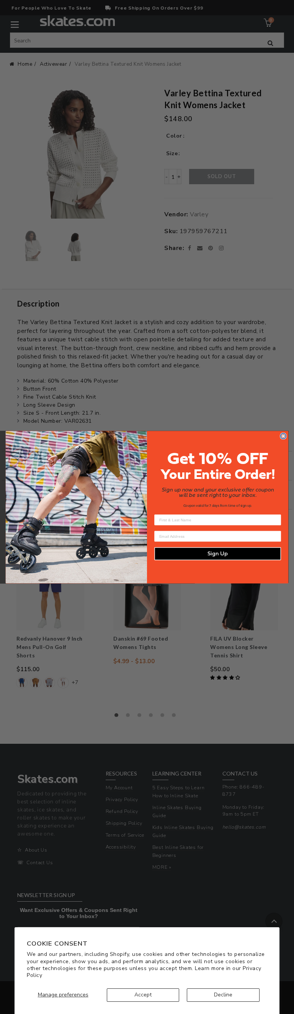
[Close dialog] (283, 436)
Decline (223, 994)
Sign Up (217, 553)
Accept (143, 994)
